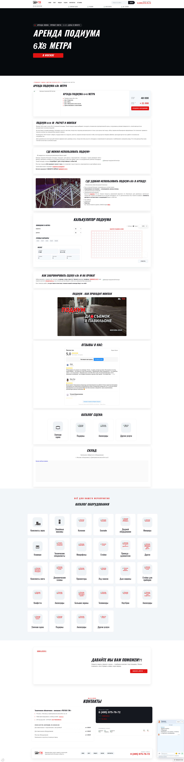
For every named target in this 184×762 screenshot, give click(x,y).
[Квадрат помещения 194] (102, 254)
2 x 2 (38, 240)
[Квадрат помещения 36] (126, 235)
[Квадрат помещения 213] (98, 256)
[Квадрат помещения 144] (133, 247)
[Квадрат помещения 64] (93, 240)
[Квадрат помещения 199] (114, 254)
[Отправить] (182, 753)
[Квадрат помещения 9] (112, 232)
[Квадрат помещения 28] (107, 235)
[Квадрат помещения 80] (131, 240)
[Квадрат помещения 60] (133, 237)
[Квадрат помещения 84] (140, 240)
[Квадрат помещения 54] (119, 237)
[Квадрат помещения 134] (110, 247)
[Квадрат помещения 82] (136, 240)
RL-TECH (104, 719)
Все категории (38, 6)
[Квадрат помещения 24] (98, 235)
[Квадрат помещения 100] (129, 242)
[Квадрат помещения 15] (126, 232)
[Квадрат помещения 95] (117, 242)
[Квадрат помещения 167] (138, 249)
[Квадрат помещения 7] (107, 232)
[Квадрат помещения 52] (114, 237)
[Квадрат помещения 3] (98, 232)
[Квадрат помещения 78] (126, 240)
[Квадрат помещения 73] (114, 240)
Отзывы (79, 2)
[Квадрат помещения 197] (110, 254)
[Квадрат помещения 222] (119, 256)
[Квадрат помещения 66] (98, 240)
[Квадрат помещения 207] (133, 254)
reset (178, 721)
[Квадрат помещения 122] (131, 244)
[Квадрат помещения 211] (93, 256)
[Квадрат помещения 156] (112, 249)
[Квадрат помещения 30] (112, 235)
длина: (38, 232)
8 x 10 (56, 240)
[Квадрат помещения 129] (98, 247)
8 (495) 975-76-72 (144, 3)
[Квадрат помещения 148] (93, 249)
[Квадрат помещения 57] (126, 237)
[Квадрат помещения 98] (124, 242)
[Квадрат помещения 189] (140, 251)
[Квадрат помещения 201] (119, 254)
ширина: (38, 228)
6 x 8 (51, 240)
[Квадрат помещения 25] (100, 235)
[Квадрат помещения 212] (95, 256)
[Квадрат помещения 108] (98, 244)
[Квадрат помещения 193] (100, 254)
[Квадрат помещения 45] (98, 237)
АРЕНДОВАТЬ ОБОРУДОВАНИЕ (140, 108)
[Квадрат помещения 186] (133, 251)
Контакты (72, 2)
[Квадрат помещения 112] (107, 244)
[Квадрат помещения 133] (107, 247)
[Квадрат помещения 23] (95, 235)
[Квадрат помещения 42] (140, 235)
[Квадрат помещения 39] (133, 235)
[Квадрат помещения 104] (138, 242)
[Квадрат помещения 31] (114, 235)
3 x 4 (42, 240)
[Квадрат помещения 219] (112, 256)
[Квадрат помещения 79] (129, 240)
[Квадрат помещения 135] (112, 247)
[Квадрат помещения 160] (121, 249)
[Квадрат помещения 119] (124, 244)
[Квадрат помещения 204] (126, 254)
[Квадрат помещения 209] (138, 254)
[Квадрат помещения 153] (105, 249)
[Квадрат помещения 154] (107, 249)
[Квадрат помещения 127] (93, 247)
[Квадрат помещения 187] (136, 251)
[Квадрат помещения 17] (131, 232)
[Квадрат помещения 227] (131, 256)
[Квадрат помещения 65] (95, 240)
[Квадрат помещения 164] (131, 249)
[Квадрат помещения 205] (129, 254)
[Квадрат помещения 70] (107, 240)
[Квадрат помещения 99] (126, 242)
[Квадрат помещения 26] (102, 235)
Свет (54, 2)
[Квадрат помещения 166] (136, 249)
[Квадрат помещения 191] (95, 254)
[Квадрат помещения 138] (119, 247)
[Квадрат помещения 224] (124, 256)
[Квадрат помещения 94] (114, 242)
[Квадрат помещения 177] (112, 251)
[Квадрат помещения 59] (131, 237)
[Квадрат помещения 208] (136, 254)
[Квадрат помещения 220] (114, 256)
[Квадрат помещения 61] (136, 237)
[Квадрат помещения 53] (117, 237)
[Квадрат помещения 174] (105, 251)
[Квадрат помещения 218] (110, 256)
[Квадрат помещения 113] (110, 244)
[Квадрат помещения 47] (102, 237)
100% (143, 226)
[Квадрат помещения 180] (119, 251)
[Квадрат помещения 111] (105, 244)
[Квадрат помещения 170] (95, 251)
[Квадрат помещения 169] (93, 251)
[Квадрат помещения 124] (136, 244)
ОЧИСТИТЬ (143, 261)
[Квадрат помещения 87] (98, 242)
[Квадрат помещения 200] (117, 254)
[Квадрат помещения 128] (95, 247)
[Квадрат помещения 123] (133, 244)
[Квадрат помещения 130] (100, 247)
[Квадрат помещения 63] (140, 237)
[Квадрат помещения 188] (138, 251)
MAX (109, 204)
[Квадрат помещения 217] (107, 256)
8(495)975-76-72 (63, 169)
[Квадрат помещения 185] (131, 251)
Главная (37, 82)
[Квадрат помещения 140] (124, 247)
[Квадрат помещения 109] (100, 244)
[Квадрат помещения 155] (110, 249)
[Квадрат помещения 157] (114, 249)
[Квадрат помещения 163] (129, 249)
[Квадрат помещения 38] (131, 235)
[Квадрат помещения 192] (98, 254)
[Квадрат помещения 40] (136, 235)
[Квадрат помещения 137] (117, 247)
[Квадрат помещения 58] (129, 237)
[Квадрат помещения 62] (138, 237)
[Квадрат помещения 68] (102, 240)
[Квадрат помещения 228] (133, 256)
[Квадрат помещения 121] (129, 244)
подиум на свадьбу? (58, 166)
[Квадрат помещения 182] (124, 251)
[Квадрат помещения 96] (119, 242)
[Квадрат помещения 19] (136, 232)
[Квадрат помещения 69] (105, 240)
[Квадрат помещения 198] (112, 254)
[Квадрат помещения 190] (93, 254)
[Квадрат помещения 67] (100, 240)
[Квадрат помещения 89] (102, 242)
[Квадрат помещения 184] (129, 251)
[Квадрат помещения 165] (133, 249)
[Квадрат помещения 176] (110, 251)
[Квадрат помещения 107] (95, 244)
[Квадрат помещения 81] (133, 240)
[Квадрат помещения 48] (105, 237)
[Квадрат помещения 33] (119, 235)
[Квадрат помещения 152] (102, 249)
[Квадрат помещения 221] (117, 256)
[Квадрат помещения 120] (126, 244)
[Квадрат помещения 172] (100, 251)
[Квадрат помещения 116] (117, 244)
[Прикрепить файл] (159, 753)
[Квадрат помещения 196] (107, 254)
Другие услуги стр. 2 (54, 82)
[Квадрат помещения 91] (107, 242)
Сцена (65, 2)
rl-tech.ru (61, 716)
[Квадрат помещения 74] (117, 240)
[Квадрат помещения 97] (121, 242)
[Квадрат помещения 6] (105, 232)
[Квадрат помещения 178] (114, 251)
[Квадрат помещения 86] (95, 242)
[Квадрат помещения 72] (112, 240)
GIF (179, 753)
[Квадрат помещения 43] (93, 237)
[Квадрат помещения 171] (98, 251)
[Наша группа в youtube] (148, 730)
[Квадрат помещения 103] (136, 242)
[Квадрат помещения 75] (119, 240)
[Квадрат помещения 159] (119, 249)
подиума (92, 194)
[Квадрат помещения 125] (138, 244)
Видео (60, 2)
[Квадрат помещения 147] (140, 247)
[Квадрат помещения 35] (124, 235)
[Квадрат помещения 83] (138, 240)
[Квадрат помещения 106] (93, 244)
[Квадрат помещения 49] (107, 237)
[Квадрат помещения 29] (110, 235)
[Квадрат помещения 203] (124, 254)
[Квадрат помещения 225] (126, 256)
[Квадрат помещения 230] (138, 256)
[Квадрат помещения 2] (95, 232)
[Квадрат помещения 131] (102, 247)
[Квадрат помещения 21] (140, 232)
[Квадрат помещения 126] (140, 244)
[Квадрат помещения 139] (121, 247)
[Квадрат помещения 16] (129, 232)
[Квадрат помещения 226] (129, 256)
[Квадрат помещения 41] (138, 235)
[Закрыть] (182, 722)
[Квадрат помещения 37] (129, 235)
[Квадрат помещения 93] (112, 242)
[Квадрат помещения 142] (129, 247)
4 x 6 (47, 240)
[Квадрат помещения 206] (131, 254)
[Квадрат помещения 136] (114, 247)
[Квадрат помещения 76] (121, 240)
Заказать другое (138, 671)
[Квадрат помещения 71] (110, 240)
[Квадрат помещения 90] (105, 242)
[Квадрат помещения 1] (93, 232)
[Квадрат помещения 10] (114, 232)
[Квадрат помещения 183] (126, 251)
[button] (91, 316)
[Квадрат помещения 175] (107, 251)
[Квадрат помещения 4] (100, 232)
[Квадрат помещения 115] (114, 244)
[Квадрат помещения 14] (124, 232)
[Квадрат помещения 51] (112, 237)
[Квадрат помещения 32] (117, 235)
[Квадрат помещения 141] (126, 247)
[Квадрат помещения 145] (136, 247)
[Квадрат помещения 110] (102, 244)
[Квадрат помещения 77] (124, 240)
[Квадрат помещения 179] (117, 251)
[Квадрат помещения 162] (126, 249)
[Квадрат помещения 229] (136, 256)
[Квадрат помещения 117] (119, 244)
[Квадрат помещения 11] (117, 232)
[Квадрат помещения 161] (124, 249)
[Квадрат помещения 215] (102, 256)
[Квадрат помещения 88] (100, 242)
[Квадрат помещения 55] (121, 237)
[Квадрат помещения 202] (121, 254)
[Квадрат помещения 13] (121, 232)
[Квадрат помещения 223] (121, 256)
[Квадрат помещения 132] (105, 247)
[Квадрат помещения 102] (133, 242)
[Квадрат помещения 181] (121, 251)
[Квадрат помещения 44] (95, 237)
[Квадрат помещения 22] (93, 235)
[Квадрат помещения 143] (131, 247)
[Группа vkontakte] (144, 730)
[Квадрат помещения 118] (121, 244)
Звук (49, 2)
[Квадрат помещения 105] (140, 242)
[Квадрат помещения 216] (105, 256)
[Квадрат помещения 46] (100, 237)
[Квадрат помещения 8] (110, 232)
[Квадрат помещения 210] (140, 254)
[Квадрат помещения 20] (138, 232)
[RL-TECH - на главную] (39, 753)
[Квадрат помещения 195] (105, 254)
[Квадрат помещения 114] (112, 244)
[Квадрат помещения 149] (95, 249)
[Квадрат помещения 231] (140, 256)
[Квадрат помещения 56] (124, 237)
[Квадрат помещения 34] (121, 235)
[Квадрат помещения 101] (131, 242)
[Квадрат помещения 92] (110, 242)
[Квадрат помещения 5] (102, 232)
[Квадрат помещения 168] (140, 249)
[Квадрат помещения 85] (93, 242)
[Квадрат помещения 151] (100, 249)
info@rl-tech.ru (50, 281)
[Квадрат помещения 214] (100, 256)
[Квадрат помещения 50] (110, 237)
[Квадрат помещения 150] (98, 249)
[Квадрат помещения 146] (138, 247)
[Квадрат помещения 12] (119, 232)
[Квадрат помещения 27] (105, 235)
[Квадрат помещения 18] (133, 232)
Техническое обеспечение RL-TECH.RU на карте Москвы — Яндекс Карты (92, 404)
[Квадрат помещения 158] (117, 249)
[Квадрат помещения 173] (102, 251)
